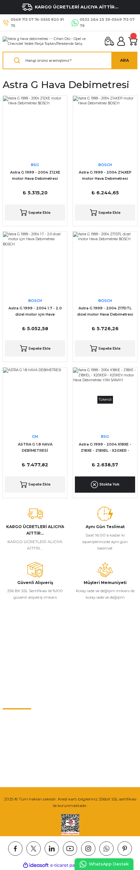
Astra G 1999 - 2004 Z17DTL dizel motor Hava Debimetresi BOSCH (105, 312)
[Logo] (51, 41)
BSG (35, 164)
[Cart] (132, 41)
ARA (124, 60)
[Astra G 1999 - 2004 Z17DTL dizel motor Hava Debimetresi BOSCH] (105, 264)
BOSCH (105, 164)
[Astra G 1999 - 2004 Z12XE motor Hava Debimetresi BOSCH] (35, 128)
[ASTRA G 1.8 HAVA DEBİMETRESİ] (35, 400)
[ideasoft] (36, 865)
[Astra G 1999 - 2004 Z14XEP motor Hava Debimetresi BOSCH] (105, 128)
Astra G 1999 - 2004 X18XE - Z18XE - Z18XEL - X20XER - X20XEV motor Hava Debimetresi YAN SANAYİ (105, 448)
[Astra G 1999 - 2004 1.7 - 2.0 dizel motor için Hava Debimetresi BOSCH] (35, 264)
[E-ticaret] (69, 865)
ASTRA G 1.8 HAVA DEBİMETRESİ (35, 447)
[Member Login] (121, 41)
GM (35, 436)
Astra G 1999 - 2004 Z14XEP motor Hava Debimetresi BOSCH (105, 176)
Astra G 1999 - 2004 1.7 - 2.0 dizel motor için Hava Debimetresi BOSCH (35, 312)
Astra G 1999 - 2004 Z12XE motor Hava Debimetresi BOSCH (35, 176)
